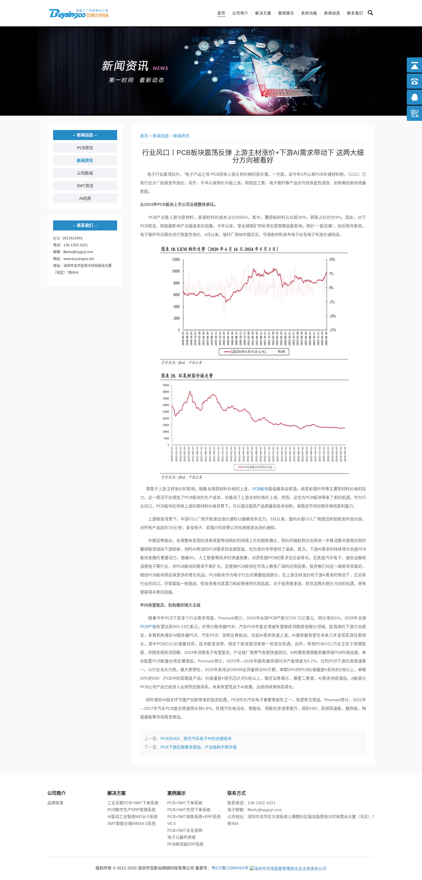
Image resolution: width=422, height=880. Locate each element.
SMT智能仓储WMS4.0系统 (131, 823)
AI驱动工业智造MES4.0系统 (132, 816)
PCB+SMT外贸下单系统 (188, 809)
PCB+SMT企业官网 (184, 830)
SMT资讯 (85, 185)
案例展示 (286, 13)
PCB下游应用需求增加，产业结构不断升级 (198, 747)
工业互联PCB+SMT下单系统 (132, 802)
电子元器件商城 (181, 837)
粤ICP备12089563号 (229, 868)
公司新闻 (85, 173)
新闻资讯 (85, 160)
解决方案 (263, 13)
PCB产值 (148, 626)
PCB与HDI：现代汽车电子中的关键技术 (196, 738)
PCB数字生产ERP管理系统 (131, 809)
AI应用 (85, 198)
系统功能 (309, 13)
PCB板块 (260, 488)
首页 (221, 13)
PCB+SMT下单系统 (184, 802)
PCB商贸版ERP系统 (185, 844)
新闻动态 (332, 13)
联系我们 (355, 13)
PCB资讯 (85, 148)
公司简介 (240, 13)
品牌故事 (55, 802)
